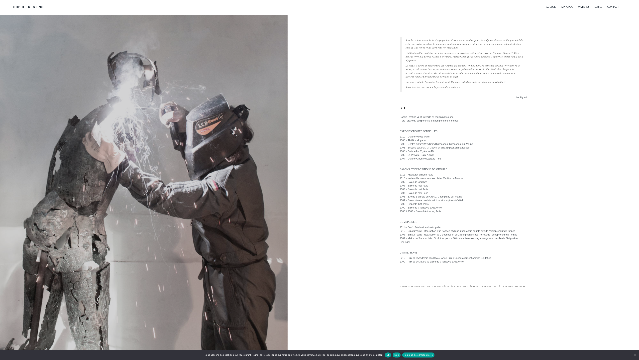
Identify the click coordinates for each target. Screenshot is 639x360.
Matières (584, 6)
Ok (388, 355)
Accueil (551, 6)
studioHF (520, 286)
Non (396, 355)
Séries (598, 6)
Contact (613, 6)
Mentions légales (467, 286)
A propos (567, 6)
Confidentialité (490, 286)
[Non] (635, 355)
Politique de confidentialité (418, 355)
